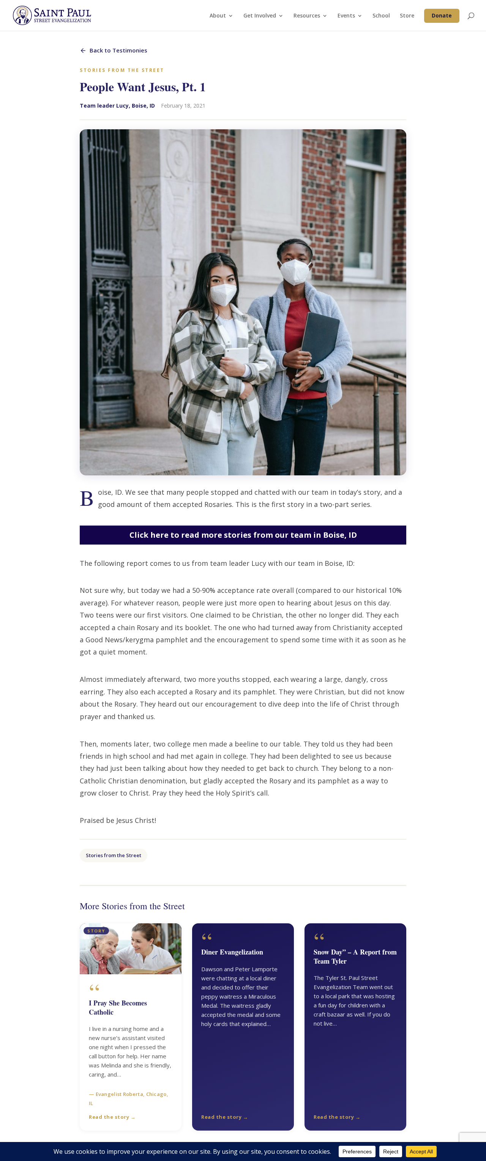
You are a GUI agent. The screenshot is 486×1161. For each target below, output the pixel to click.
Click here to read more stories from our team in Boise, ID (243, 535)
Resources (306, 16)
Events (346, 16)
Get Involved (259, 16)
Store (407, 16)
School (381, 16)
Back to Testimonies (118, 50)
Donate (442, 15)
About (218, 16)
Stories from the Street (113, 855)
